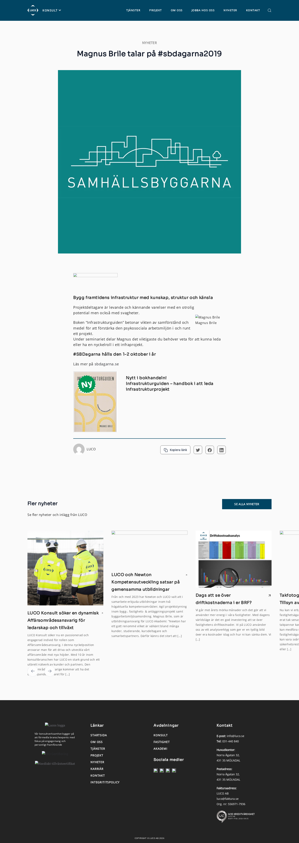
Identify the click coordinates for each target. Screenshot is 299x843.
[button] (269, 10)
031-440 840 (230, 741)
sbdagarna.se (107, 363)
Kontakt (253, 10)
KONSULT (50, 10)
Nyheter (230, 10)
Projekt (155, 10)
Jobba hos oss (203, 10)
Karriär (97, 769)
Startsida (99, 735)
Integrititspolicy (105, 782)
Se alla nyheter (246, 504)
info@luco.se (235, 736)
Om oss (177, 10)
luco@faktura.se (228, 799)
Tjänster (133, 10)
